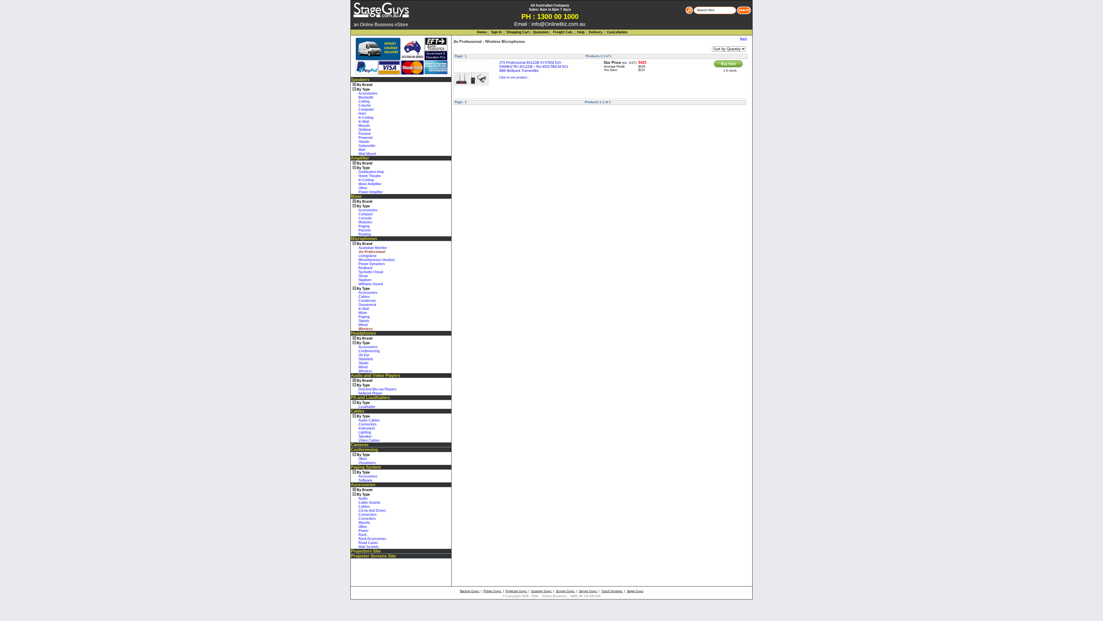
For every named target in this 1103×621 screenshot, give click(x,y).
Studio (363, 363)
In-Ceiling (366, 180)
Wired (363, 325)
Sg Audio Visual (370, 272)
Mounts (364, 126)
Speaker (365, 436)
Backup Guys (470, 591)
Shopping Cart (517, 32)
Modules (365, 222)
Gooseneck (367, 305)
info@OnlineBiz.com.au (558, 24)
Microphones (364, 238)
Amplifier (360, 158)
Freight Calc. (563, 32)
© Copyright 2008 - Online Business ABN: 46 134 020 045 (551, 596)
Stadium (364, 280)
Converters (367, 519)
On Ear (363, 355)
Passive (364, 134)
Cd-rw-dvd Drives (372, 511)
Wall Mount (367, 154)
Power (363, 531)
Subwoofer (366, 146)
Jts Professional (467, 41)
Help (581, 32)
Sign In (496, 32)
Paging (364, 226)
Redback (365, 268)
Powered (365, 138)
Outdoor (364, 130)
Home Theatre (369, 176)
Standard (365, 359)
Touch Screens (612, 591)
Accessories (367, 93)
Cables (364, 297)
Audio (363, 499)
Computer (366, 110)
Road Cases (368, 543)
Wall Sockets (368, 547)
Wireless (365, 371)
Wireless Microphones (505, 41)
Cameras (360, 444)
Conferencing (369, 351)
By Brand (364, 85)
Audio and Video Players (375, 375)
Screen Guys (565, 591)
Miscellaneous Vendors (376, 260)
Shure (363, 276)
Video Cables (369, 440)
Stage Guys (635, 591)
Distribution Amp (371, 172)
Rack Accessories (372, 539)
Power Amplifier (370, 192)
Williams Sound (370, 284)
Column (364, 105)
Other (362, 188)
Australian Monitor (372, 248)
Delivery (595, 32)
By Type (363, 89)
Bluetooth (365, 97)
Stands (363, 142)
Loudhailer (366, 407)
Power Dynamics (371, 264)
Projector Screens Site (373, 556)
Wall (361, 150)
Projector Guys (517, 591)
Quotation (541, 32)
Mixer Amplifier (369, 184)
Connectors (367, 424)
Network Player (370, 393)
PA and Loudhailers (370, 397)
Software (365, 480)
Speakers (360, 79)
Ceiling (364, 101)
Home (482, 32)
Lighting (364, 432)
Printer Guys (492, 591)
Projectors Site (366, 551)
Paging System (366, 467)
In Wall (363, 122)
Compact (365, 214)
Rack (362, 535)
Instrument (366, 428)
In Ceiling (365, 118)
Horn (362, 114)
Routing (364, 234)
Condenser (367, 301)
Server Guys (588, 591)
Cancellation (616, 32)
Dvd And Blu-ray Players (377, 389)
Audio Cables (369, 420)
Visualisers (367, 463)
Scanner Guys (541, 591)
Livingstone (367, 256)
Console (365, 218)
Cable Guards (369, 503)
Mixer (356, 196)
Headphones (363, 333)
